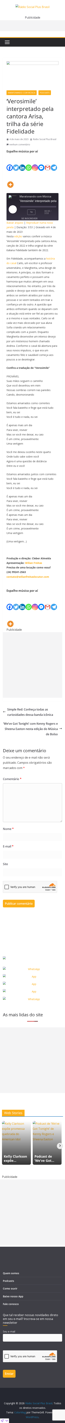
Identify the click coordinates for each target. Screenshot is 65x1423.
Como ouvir (10, 1288)
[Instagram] (35, 162)
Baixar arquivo (14, 222)
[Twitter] (16, 162)
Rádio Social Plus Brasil (44, 139)
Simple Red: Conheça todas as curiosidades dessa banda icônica (30, 712)
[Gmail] (47, 162)
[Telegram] (54, 162)
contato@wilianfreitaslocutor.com (27, 576)
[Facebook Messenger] (41, 162)
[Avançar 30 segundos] (40, 212)
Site (5, 864)
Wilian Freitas (33, 563)
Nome (8, 829)
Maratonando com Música (21, 92)
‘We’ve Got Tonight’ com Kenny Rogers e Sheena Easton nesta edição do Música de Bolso (30, 729)
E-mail (8, 846)
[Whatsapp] (28, 162)
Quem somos (11, 1273)
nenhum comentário (19, 144)
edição (18, 236)
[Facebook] (9, 162)
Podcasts (44, 92)
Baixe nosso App (13, 1296)
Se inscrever (29, 218)
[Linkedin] (22, 162)
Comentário (12, 779)
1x (31, 212)
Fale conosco (11, 1304)
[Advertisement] (32, 665)
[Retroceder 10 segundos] (23, 212)
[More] (10, 179)
